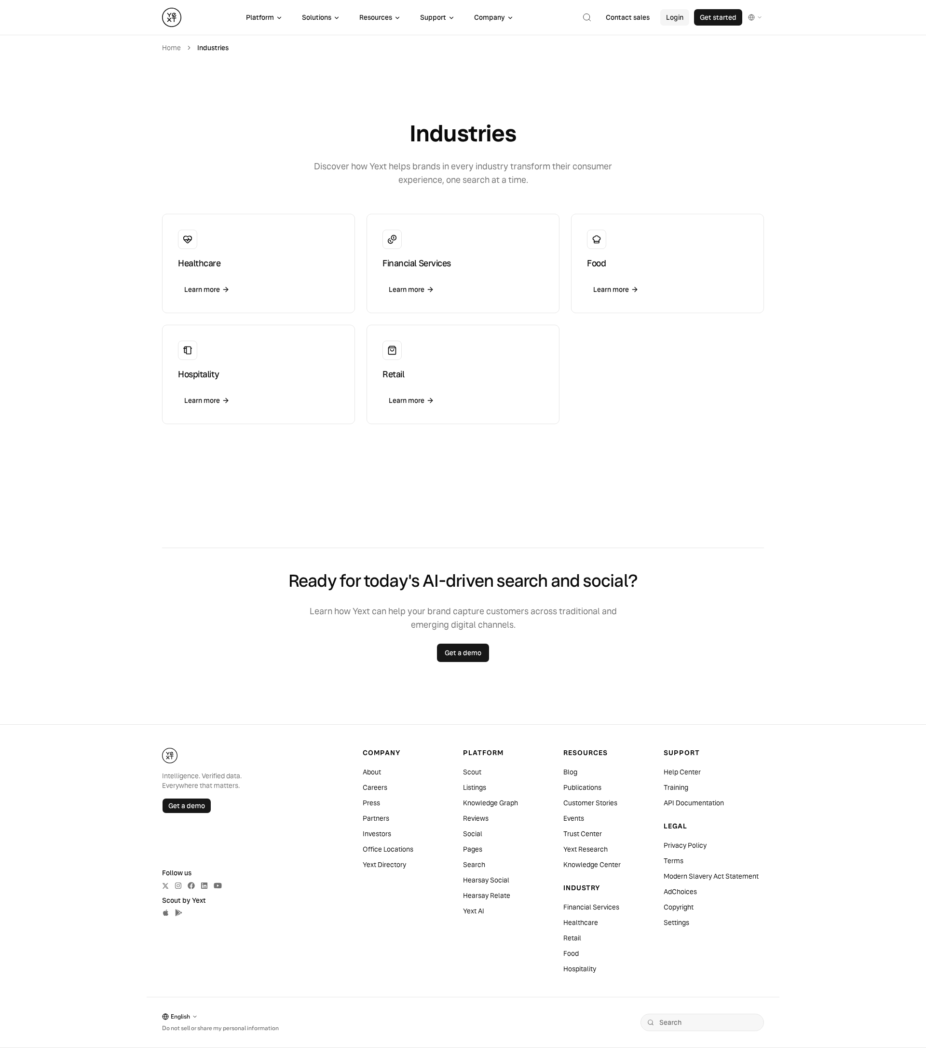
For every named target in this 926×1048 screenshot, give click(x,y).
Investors (377, 833)
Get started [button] (718, 17)
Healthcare (580, 922)
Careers (375, 787)
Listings (474, 787)
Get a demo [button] (463, 652)
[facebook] (191, 885)
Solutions (316, 17)
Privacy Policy (685, 845)
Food (571, 953)
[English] (755, 17)
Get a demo (186, 805)
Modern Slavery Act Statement (711, 876)
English (180, 1016)
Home (171, 47)
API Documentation (694, 803)
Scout (472, 772)
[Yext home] (171, 17)
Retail (572, 938)
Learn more (202, 289)
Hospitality (579, 969)
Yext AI (473, 911)
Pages (472, 849)
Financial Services (591, 907)
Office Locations (388, 849)
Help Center (682, 772)
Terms (673, 860)
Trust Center (582, 833)
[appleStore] (165, 912)
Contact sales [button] (628, 17)
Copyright (679, 907)
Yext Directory (384, 864)
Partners (376, 818)
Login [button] (674, 17)
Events (573, 818)
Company (489, 17)
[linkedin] (204, 885)
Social (472, 833)
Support (433, 17)
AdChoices (680, 891)
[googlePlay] (178, 912)
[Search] (650, 1022)
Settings (676, 922)
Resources (375, 17)
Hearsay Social (486, 880)
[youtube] (218, 886)
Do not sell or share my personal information (220, 1028)
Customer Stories (590, 803)
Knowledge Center (592, 864)
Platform (260, 17)
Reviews (476, 818)
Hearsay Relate (486, 895)
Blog (570, 772)
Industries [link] (213, 47)
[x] (165, 886)
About (372, 772)
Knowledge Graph (490, 803)
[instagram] (178, 885)
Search (474, 864)
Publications (582, 787)
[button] (587, 17)
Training (676, 787)
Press (371, 803)
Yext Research (585, 849)
